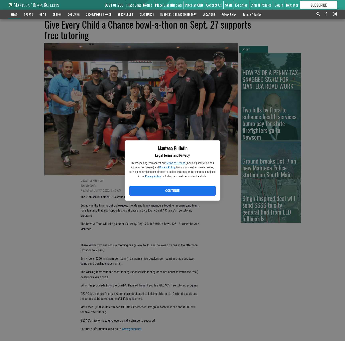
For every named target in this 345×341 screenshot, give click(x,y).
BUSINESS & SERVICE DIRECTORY (178, 14)
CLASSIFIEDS (147, 14)
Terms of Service (175, 163)
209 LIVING (74, 14)
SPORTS (28, 14)
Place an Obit (194, 4)
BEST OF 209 (114, 4)
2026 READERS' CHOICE (98, 14)
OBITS (42, 14)
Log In (279, 4)
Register (292, 4)
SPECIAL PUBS (125, 14)
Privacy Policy (167, 167)
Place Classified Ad (168, 4)
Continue (172, 191)
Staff (228, 4)
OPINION (57, 14)
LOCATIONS (209, 14)
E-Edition (241, 4)
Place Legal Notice (139, 4)
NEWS (14, 14)
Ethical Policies (261, 4)
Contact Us (214, 4)
